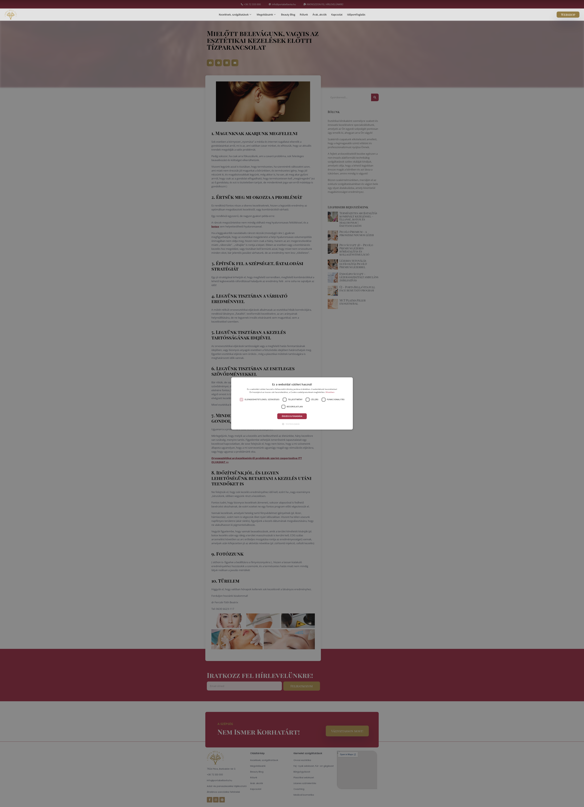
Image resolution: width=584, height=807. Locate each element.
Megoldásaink (265, 14)
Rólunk (304, 14)
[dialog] (292, 403)
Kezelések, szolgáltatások (234, 14)
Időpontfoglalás (356, 14)
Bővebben (330, 392)
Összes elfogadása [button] (292, 416)
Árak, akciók (320, 14)
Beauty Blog (288, 14)
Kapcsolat (336, 14)
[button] (292, 424)
